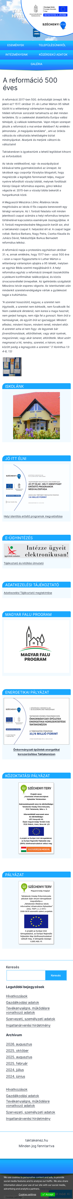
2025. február (17, 1063)
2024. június (15, 1076)
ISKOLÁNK (14, 386)
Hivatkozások (17, 996)
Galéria (36, 64)
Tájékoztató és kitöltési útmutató (24, 563)
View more (45, 1188)
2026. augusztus (19, 1044)
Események (15, 45)
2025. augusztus (19, 1057)
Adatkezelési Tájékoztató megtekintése (28, 592)
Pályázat (14, 875)
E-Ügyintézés (19, 538)
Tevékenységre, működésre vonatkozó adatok (28, 1010)
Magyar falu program (28, 614)
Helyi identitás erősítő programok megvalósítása (33, 516)
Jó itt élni (15, 458)
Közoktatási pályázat (27, 776)
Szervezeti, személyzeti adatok (30, 1019)
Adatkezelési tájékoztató (32, 585)
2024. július (15, 1070)
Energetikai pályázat (27, 692)
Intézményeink (16, 54)
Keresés (12, 967)
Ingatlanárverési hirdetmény (28, 1025)
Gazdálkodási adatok (22, 1002)
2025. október (17, 1051)
